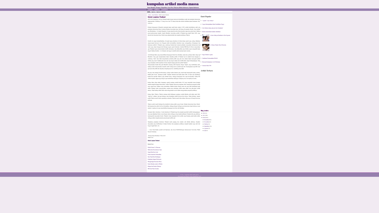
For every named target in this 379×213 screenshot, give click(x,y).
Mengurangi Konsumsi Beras (155, 161)
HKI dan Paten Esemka (153, 168)
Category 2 (158, 11)
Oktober (206, 124)
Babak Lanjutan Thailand (153, 140)
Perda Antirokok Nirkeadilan (154, 154)
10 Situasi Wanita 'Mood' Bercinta (218, 45)
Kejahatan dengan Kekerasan (154, 159)
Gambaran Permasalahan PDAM (210, 58)
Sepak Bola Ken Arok (153, 152)
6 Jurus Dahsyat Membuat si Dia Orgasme (220, 35)
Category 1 (153, 11)
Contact (164, 9)
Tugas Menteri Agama (207, 54)
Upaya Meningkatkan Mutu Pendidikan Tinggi (213, 24)
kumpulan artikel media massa (192, 174)
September (206, 126)
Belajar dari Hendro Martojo (154, 166)
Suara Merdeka (155, 14)
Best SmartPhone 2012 (195, 176)
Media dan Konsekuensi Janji (155, 149)
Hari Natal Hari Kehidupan (154, 157)
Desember (206, 119)
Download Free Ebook (183, 176)
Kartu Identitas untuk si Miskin (155, 164)
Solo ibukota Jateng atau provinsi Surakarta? (212, 28)
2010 (204, 117)
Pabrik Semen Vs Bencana (154, 147)
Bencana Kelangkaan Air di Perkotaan (211, 62)
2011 (204, 115)
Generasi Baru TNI (206, 65)
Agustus (206, 128)
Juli (205, 130)
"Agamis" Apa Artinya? (207, 20)
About (157, 9)
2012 (204, 113)
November (206, 122)
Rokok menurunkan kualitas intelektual (211, 31)
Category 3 (163, 11)
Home (150, 9)
